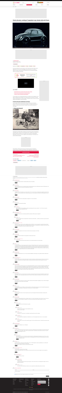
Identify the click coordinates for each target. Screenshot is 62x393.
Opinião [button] (48, 4)
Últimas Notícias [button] (29, 4)
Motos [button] (42, 4)
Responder (16, 188)
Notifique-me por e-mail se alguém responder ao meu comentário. (24, 374)
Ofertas (32, 385)
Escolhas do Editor (19, 160)
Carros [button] (14, 4)
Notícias (15, 6)
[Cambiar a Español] (32, 387)
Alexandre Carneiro (16, 60)
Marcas (20, 380)
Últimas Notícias (27, 380)
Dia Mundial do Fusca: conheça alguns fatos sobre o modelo (23, 91)
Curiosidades (28, 160)
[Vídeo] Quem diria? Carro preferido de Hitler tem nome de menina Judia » (33, 156)
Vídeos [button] (36, 4)
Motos (25, 381)
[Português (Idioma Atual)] (29, 387)
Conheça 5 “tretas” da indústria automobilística (21, 94)
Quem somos (14, 380)
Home (13, 6)
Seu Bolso (32, 160)
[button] (33, 2)
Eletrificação (26, 385)
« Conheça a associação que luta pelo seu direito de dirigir (19, 156)
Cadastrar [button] (39, 384)
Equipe (13, 381)
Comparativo (20, 381)
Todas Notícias (15, 160)
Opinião (32, 380)
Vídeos (35, 160)
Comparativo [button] (21, 4)
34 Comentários (15, 162)
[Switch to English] (31, 387)
